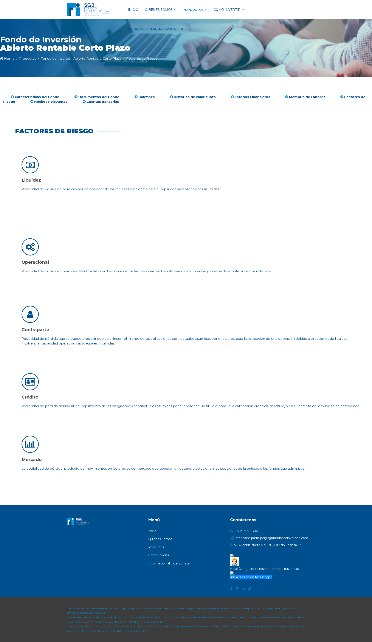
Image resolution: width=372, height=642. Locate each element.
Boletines (146, 97)
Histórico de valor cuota (194, 97)
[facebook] (231, 588)
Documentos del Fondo (98, 97)
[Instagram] (249, 588)
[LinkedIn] (243, 588)
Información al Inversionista (155, 29)
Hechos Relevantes (50, 102)
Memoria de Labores (306, 97)
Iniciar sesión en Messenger (251, 577)
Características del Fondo (36, 97)
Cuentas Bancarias (102, 102)
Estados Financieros (252, 97)
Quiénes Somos (159, 10)
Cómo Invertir (227, 10)
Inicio (133, 10)
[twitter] (237, 588)
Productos (193, 10)
